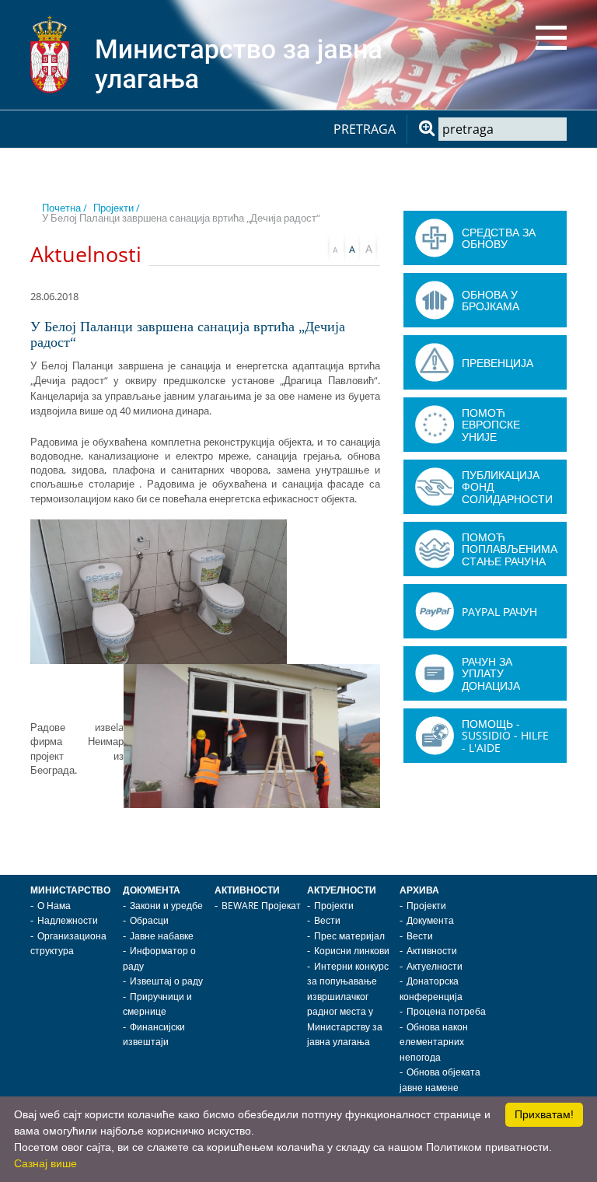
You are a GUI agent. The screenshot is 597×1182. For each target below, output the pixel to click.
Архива (419, 890)
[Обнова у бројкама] (434, 300)
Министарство (70, 890)
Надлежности (67, 920)
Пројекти (334, 905)
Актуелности (341, 890)
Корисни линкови (351, 950)
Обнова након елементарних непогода (434, 1042)
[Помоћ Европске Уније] (434, 424)
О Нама (54, 905)
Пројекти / (116, 208)
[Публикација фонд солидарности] (434, 486)
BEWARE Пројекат (261, 905)
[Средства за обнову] (434, 238)
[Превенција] (434, 362)
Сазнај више (45, 1163)
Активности (247, 890)
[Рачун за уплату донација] (434, 673)
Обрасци (149, 920)
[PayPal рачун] (434, 611)
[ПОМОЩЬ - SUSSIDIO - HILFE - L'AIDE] (434, 735)
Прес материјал (349, 935)
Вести (327, 920)
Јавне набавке (162, 935)
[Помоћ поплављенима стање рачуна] (434, 549)
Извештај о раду (166, 981)
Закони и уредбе (166, 905)
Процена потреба (446, 1011)
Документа (151, 890)
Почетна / (64, 208)
